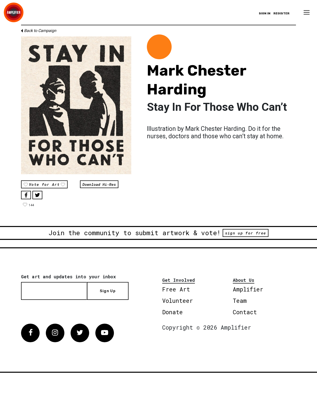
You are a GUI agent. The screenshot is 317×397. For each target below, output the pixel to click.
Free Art (176, 289)
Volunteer (177, 300)
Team (240, 300)
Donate (172, 312)
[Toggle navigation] (306, 12)
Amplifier (248, 289)
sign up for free (245, 232)
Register (281, 13)
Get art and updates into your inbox (68, 277)
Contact (245, 312)
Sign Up (108, 291)
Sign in (264, 13)
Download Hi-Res (99, 184)
